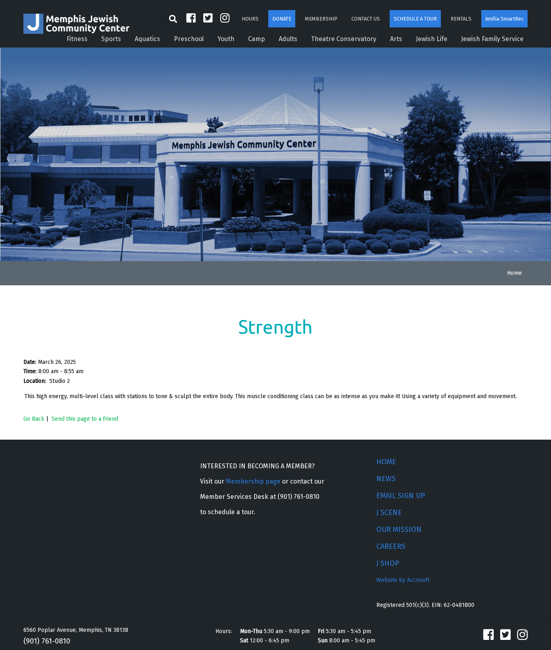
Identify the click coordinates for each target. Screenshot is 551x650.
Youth (225, 39)
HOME (386, 461)
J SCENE (389, 512)
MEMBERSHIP (321, 19)
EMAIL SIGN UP (400, 495)
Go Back (33, 418)
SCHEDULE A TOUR (415, 19)
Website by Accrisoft (403, 580)
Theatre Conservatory (343, 39)
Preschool (189, 39)
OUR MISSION (399, 529)
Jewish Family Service (492, 39)
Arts (396, 39)
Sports (111, 39)
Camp (256, 39)
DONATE (281, 19)
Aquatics (147, 39)
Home (514, 273)
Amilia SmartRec (504, 19)
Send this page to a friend (85, 418)
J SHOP (387, 563)
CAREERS (390, 546)
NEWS (386, 478)
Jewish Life (431, 39)
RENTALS (461, 19)
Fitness (77, 39)
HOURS (250, 19)
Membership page (253, 481)
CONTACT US (365, 19)
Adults (288, 39)
